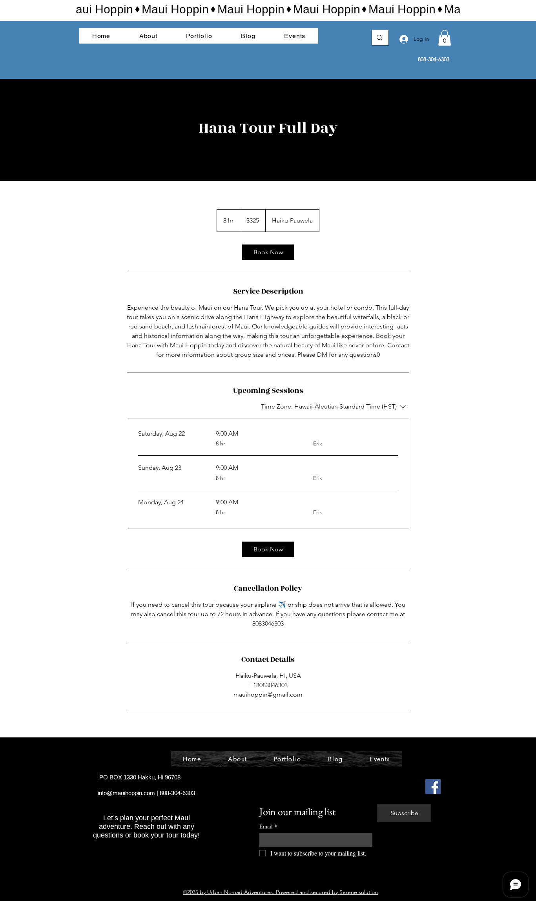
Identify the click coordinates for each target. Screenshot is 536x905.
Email (268, 826)
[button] (444, 38)
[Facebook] (433, 786)
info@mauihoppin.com (126, 793)
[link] (268, 252)
